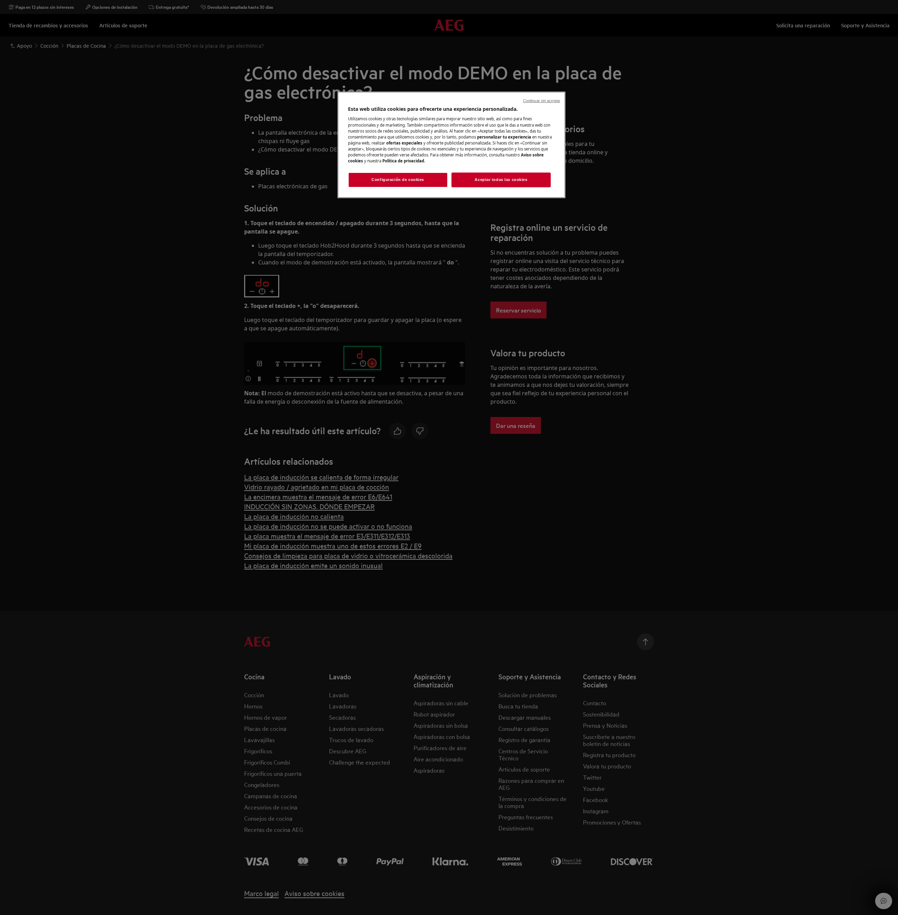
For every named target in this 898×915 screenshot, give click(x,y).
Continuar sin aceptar (541, 101)
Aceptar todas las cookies (501, 179)
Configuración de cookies (397, 179)
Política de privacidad (403, 160)
